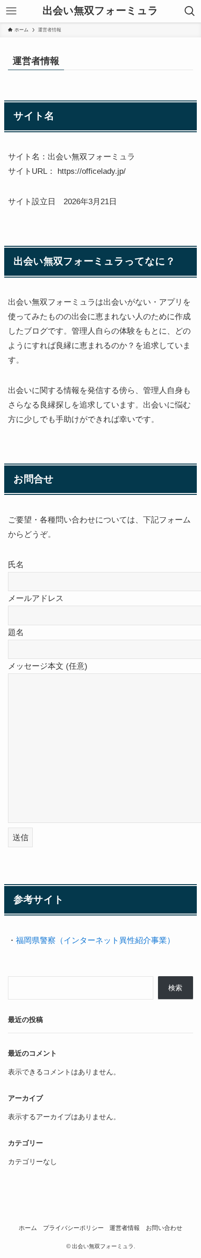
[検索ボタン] (190, 11)
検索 (175, 988)
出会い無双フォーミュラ (100, 11)
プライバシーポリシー (73, 1227)
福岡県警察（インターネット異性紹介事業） (95, 940)
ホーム (28, 1227)
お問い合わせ (164, 1227)
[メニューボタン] (11, 11)
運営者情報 (124, 1227)
